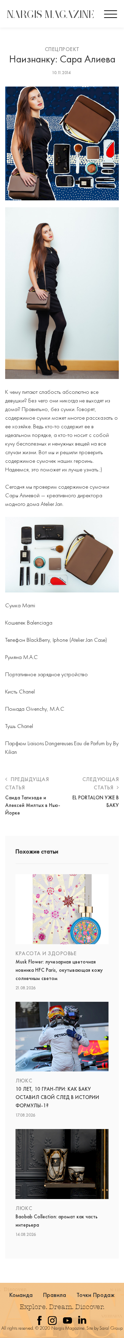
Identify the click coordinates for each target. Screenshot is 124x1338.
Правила (54, 1295)
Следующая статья (100, 783)
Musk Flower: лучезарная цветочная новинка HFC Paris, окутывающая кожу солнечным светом (59, 970)
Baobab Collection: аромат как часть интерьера (56, 1220)
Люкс (24, 1080)
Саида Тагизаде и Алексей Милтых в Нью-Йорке (32, 805)
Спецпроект (62, 49)
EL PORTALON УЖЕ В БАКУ (95, 801)
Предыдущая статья (27, 783)
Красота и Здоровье (46, 953)
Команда (21, 1295)
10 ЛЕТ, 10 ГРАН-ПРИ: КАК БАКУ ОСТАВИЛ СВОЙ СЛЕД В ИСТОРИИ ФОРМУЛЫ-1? (57, 1097)
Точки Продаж (95, 1295)
